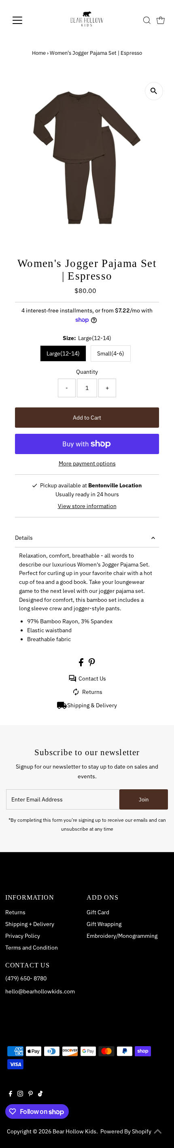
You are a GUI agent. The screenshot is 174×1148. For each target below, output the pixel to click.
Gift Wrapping (104, 924)
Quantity (87, 371)
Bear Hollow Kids (74, 1131)
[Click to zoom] (154, 91)
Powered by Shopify (125, 1131)
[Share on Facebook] (82, 664)
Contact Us (92, 678)
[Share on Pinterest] (92, 664)
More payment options (87, 463)
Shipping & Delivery (92, 705)
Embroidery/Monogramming (122, 935)
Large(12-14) (63, 353)
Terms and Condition (31, 947)
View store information (87, 506)
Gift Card (98, 912)
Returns (92, 692)
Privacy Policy (22, 935)
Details (24, 537)
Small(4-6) (110, 353)
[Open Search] (147, 20)
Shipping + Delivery (29, 924)
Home (39, 53)
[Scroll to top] (158, 1132)
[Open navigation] (26, 20)
